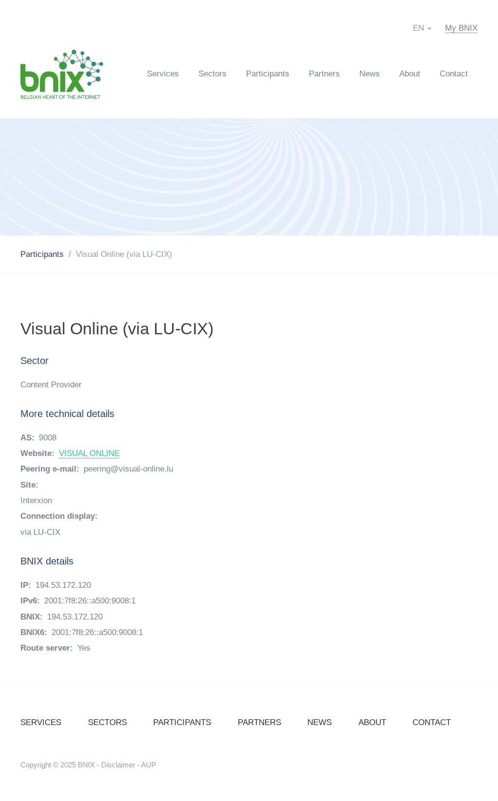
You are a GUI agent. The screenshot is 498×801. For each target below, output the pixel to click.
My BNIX (461, 28)
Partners (324, 73)
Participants (267, 73)
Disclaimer (118, 765)
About (409, 73)
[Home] (66, 73)
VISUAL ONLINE (89, 453)
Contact (454, 73)
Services (163, 73)
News (369, 73)
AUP (148, 765)
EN (418, 28)
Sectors (212, 73)
